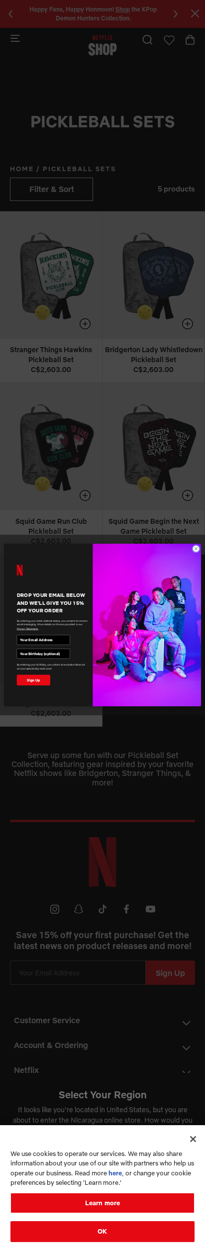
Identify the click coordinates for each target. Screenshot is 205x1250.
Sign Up (33, 679)
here (115, 1173)
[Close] (193, 1139)
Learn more (102, 1203)
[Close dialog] (196, 548)
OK (102, 1231)
